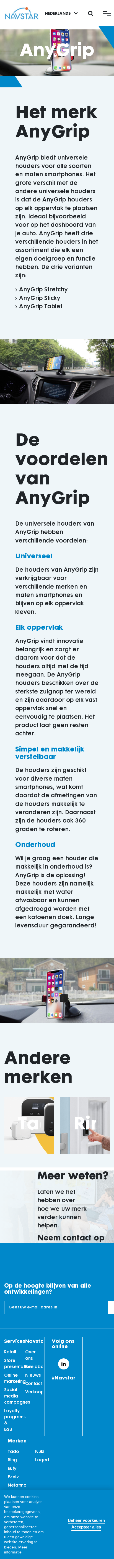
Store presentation (12, 1364)
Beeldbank (33, 1367)
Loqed (42, 1460)
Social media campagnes (12, 1396)
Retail (10, 1352)
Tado (13, 1452)
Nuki (39, 1452)
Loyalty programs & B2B (12, 1420)
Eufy (12, 1469)
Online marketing (12, 1379)
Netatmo (17, 1486)
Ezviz (13, 1477)
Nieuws (33, 1376)
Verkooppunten (33, 1392)
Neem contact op (71, 1238)
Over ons (30, 1355)
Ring (94, 1125)
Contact (33, 1384)
